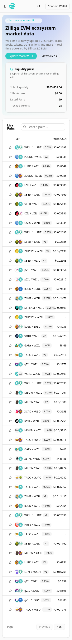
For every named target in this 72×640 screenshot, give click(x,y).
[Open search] (38, 6)
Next (59, 626)
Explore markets (18, 56)
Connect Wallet (57, 6)
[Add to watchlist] (10, 147)
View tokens (49, 56)
